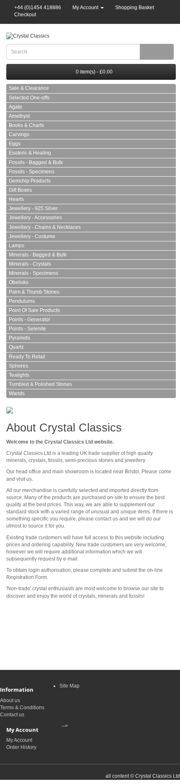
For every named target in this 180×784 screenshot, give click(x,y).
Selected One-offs (29, 98)
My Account (19, 740)
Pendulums (22, 301)
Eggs (15, 144)
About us (10, 700)
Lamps (16, 246)
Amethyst (19, 116)
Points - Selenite (27, 329)
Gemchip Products (30, 181)
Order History (21, 747)
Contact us (12, 715)
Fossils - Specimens (31, 172)
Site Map (69, 686)
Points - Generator (29, 319)
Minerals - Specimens (33, 273)
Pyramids (19, 338)
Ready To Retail (27, 357)
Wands (17, 393)
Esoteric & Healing (30, 153)
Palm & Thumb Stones (34, 292)
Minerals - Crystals (30, 264)
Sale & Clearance (29, 88)
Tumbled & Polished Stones (40, 384)
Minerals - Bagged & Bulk (38, 255)
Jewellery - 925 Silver (33, 208)
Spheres (18, 366)
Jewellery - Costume (32, 236)
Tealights (19, 375)
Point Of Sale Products (34, 310)
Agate (15, 107)
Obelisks (18, 282)
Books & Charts (26, 125)
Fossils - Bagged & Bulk (36, 162)
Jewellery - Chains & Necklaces (45, 227)
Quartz (16, 347)
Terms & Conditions (22, 707)
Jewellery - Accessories (35, 218)
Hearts (16, 199)
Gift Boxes (20, 190)
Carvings (19, 134)
